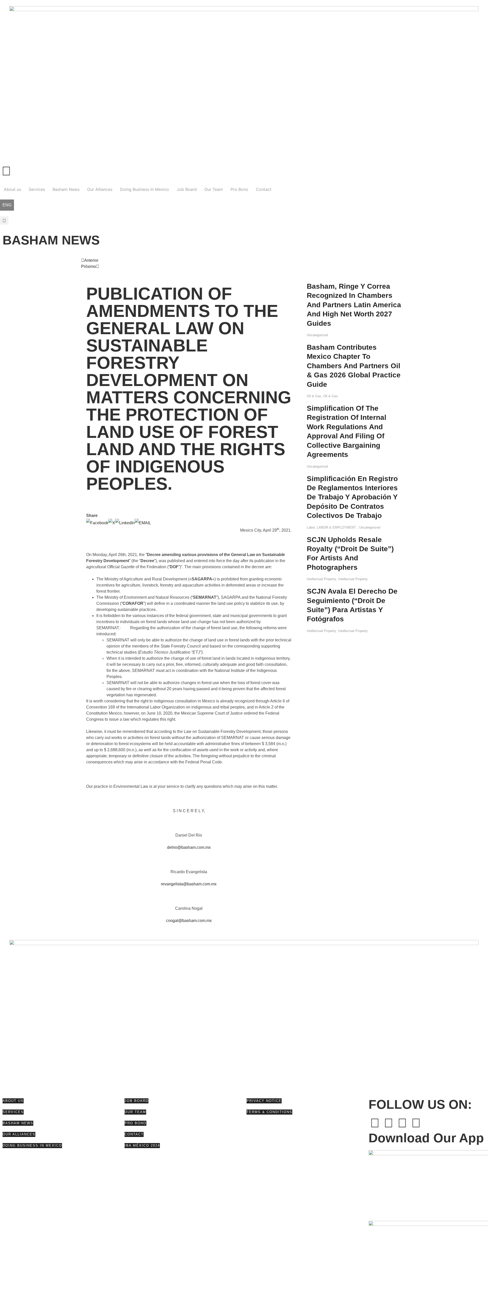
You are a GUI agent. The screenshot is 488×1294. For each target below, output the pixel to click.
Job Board (187, 189)
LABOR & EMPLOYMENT (336, 527)
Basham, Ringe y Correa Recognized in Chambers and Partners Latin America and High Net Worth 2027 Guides (354, 304)
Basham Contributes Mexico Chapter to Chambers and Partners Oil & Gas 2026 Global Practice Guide (354, 365)
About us (12, 189)
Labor (311, 527)
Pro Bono (239, 189)
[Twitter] (388, 1123)
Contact (263, 189)
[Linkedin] (402, 1123)
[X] (111, 523)
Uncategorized (317, 335)
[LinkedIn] (125, 523)
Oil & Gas (314, 396)
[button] (4, 220)
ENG (7, 205)
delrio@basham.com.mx (189, 847)
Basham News (66, 189)
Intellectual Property (321, 579)
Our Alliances (99, 189)
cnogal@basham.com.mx (189, 920)
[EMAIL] (143, 523)
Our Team (213, 189)
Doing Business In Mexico (144, 189)
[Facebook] (97, 523)
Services (37, 189)
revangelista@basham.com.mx (189, 884)
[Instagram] (416, 1123)
